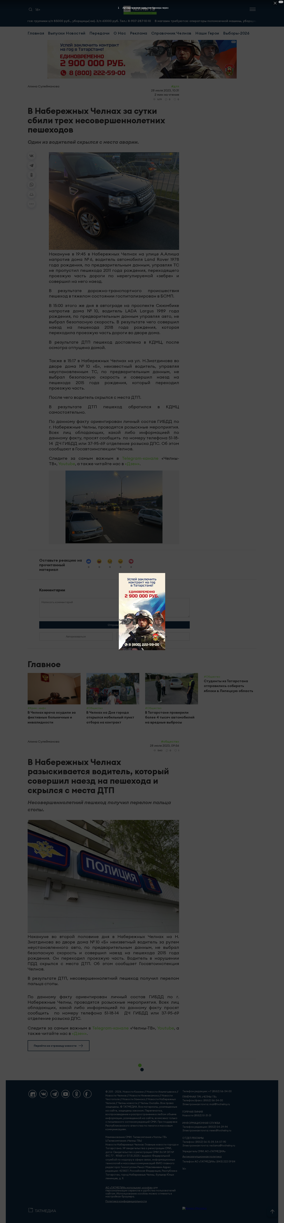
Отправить (114, 624)
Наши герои (207, 33)
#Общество (170, 741)
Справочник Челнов (171, 33)
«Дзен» (132, 463)
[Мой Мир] (31, 194)
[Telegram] (31, 165)
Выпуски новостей (67, 33)
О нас (120, 33)
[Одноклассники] (31, 175)
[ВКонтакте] (31, 156)
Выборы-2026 (236, 33)
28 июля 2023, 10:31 (165, 90)
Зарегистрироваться (153, 636)
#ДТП (175, 86)
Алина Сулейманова (43, 86)
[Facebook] (87, 1094)
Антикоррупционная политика (202, 1156)
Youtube (66, 463)
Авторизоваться (76, 636)
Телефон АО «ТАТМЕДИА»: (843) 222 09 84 (208, 1161)
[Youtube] (65, 1094)
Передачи (99, 33)
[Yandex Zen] (32, 1094)
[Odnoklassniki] (76, 1094)
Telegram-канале (140, 458)
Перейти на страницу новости (55, 1045)
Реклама (138, 33)
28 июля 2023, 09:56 (164, 745)
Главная (36, 33)
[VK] (43, 1094)
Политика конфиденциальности (126, 1201)
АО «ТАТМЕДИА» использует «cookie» (129, 1187)
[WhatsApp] (31, 184)
